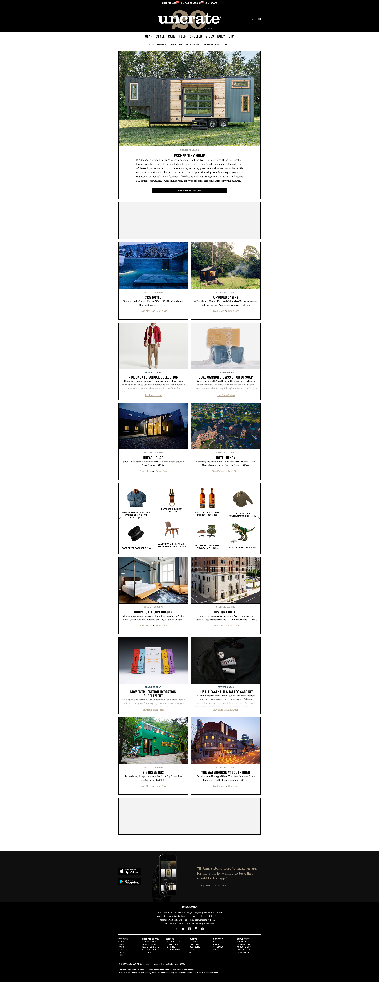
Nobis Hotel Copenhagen (153, 611)
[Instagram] (196, 929)
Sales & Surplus (151, 949)
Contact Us (172, 944)
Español (194, 941)
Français (194, 944)
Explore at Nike (153, 394)
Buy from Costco (226, 394)
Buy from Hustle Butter (225, 709)
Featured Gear (153, 372)
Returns (170, 947)
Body (221, 36)
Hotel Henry (225, 457)
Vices (210, 36)
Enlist (227, 44)
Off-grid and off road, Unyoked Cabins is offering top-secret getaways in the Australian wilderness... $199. (225, 303)
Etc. (120, 955)
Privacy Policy (245, 944)
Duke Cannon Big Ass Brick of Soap (226, 377)
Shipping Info (173, 949)
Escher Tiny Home (189, 155)
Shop (151, 44)
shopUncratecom (191, 3)
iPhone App (176, 44)
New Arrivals (149, 941)
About (216, 941)
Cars (172, 36)
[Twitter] (176, 929)
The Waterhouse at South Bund (225, 772)
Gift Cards (148, 952)
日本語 (192, 949)
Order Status (173, 941)
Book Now (161, 310)
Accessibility (244, 947)
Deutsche (195, 947)
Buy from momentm (153, 709)
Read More (146, 310)
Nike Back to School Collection (153, 377)
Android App (192, 44)
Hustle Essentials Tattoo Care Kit (226, 691)
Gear (148, 36)
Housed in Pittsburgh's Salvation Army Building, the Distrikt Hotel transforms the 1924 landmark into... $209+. (226, 617)
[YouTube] (183, 929)
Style (160, 36)
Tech (182, 36)
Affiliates (218, 947)
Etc (231, 36)
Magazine (162, 44)
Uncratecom (169, 3)
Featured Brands (151, 947)
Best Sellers (149, 944)
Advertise (218, 944)
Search (253, 19)
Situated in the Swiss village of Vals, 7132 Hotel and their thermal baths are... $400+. (153, 303)
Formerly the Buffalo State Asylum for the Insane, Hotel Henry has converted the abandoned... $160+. (226, 463)
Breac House (153, 457)
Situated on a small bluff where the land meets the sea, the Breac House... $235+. (153, 463)
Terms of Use (244, 941)
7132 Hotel (153, 297)
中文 (191, 952)
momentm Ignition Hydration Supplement (153, 693)
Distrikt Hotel (225, 611)
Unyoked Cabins (225, 297)
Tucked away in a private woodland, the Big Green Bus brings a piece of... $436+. (153, 778)
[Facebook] (189, 929)
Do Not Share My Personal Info (246, 950)
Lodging (194, 150)
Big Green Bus (153, 772)
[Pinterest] (202, 929)
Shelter (196, 36)
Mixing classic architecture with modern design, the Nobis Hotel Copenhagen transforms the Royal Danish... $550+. (153, 617)
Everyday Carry (212, 44)
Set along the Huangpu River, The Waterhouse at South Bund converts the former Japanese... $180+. (226, 778)
